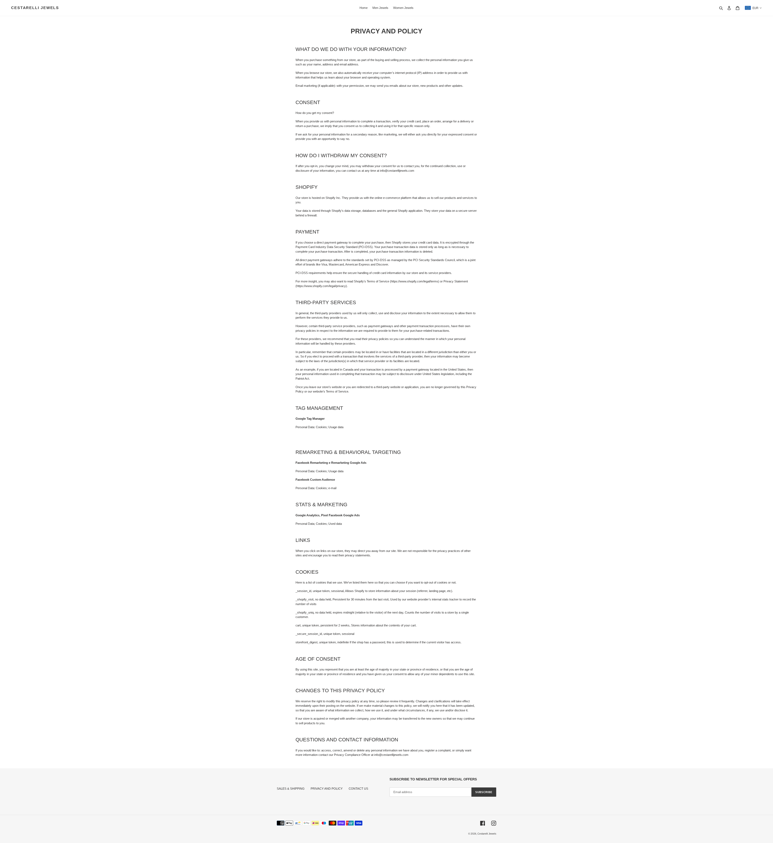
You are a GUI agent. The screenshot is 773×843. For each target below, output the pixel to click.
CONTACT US (358, 788)
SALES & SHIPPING (291, 788)
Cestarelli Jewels (35, 8)
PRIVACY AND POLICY (327, 788)
